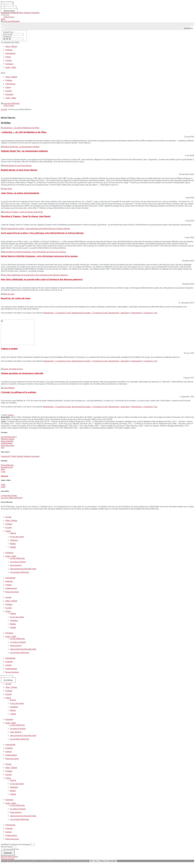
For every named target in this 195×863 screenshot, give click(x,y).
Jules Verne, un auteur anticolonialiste (20, 193)
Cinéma (13, 533)
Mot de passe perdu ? (9, 856)
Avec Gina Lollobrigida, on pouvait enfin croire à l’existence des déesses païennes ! (42, 279)
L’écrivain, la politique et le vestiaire (18, 392)
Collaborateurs (7, 443)
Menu (3, 19)
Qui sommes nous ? (9, 437)
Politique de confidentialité (107, 861)
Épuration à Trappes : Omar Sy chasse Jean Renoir (26, 216)
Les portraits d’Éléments (19, 572)
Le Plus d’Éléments (17, 558)
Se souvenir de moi (11, 849)
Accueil (4, 109)
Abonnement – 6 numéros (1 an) (144, 313)
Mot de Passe (6, 847)
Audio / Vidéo (10, 67)
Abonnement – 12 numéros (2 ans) (57, 313)
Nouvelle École (7, 467)
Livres (3, 471)
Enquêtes (9, 581)
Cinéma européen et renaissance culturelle (22, 373)
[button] (97, 73)
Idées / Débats (11, 46)
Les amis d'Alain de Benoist (11, 498)
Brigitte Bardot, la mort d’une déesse (19, 170)
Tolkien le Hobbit (9, 349)
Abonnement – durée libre (119, 313)
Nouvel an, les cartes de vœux (15, 298)
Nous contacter (7, 441)
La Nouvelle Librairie (9, 496)
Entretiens (9, 64)
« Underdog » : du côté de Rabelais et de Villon (23, 132)
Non (95, 861)
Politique (8, 50)
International (10, 53)
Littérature (14, 540)
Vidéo (3, 485)
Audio (3, 487)
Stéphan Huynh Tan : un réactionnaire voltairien (24, 151)
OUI (91, 861)
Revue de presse (7, 445)
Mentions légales (7, 439)
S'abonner (4, 476)
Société (8, 60)
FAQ (2, 447)
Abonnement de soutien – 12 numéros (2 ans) (90, 313)
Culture (8, 57)
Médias (13, 544)
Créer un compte (7, 859)
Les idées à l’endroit (18, 562)
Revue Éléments (7, 465)
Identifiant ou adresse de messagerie (15, 844)
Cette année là (15, 565)
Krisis (3, 469)
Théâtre (13, 547)
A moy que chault (17, 537)
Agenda (8, 585)
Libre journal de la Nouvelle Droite (23, 569)
